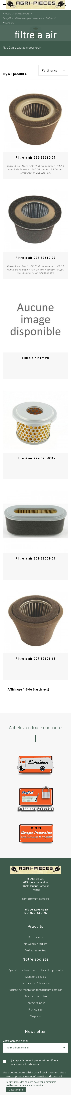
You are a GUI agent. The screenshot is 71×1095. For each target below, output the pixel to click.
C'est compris (16, 1089)
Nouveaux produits (35, 944)
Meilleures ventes (35, 950)
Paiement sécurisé (35, 996)
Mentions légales (35, 976)
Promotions (35, 937)
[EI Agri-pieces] (35, 4)
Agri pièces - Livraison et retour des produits (36, 970)
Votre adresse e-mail (15, 1041)
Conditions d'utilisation (36, 983)
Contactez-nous (35, 1003)
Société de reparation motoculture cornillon (35, 990)
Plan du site (35, 1009)
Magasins (35, 1016)
